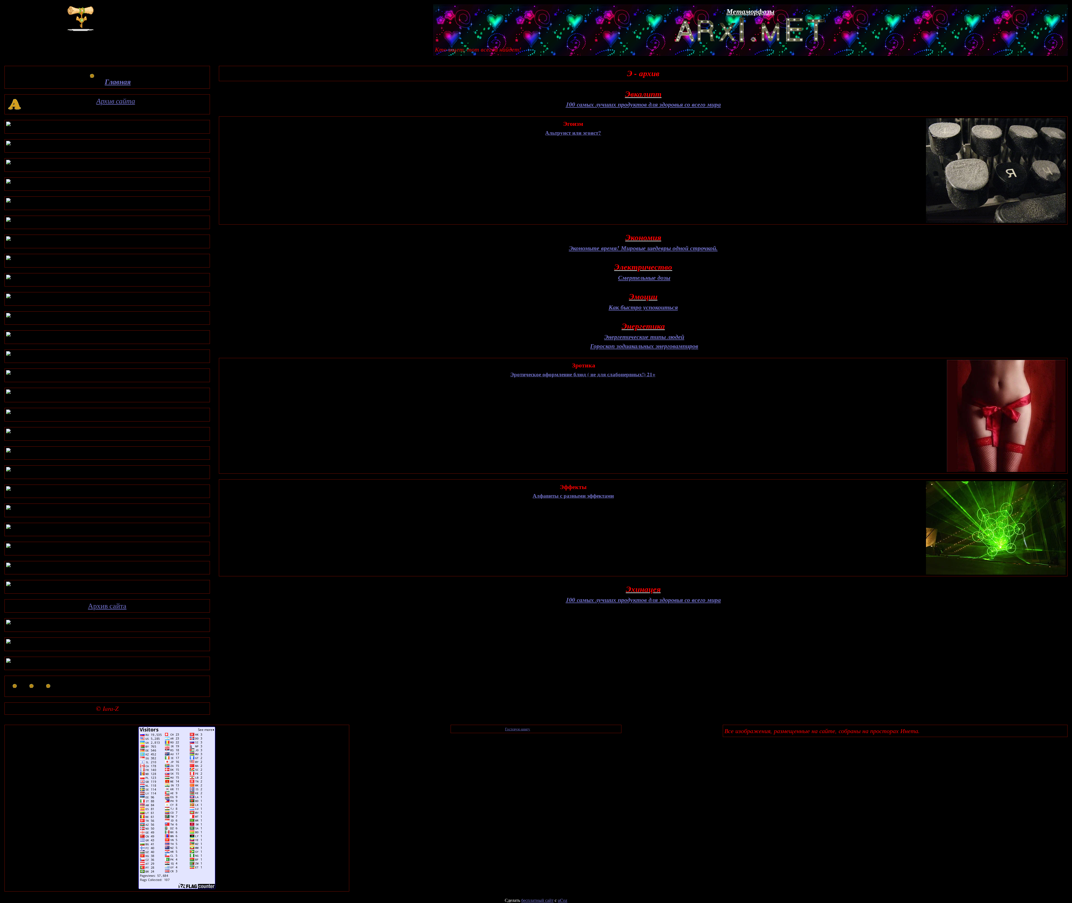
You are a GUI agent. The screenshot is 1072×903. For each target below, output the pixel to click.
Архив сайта (115, 100)
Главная (118, 81)
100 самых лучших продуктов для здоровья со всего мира (643, 104)
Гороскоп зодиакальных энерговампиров (644, 345)
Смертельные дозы (644, 277)
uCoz (562, 900)
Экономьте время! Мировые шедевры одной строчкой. (643, 248)
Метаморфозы (750, 11)
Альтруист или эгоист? (573, 133)
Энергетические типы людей (644, 336)
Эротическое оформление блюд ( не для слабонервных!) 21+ (582, 374)
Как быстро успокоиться (643, 307)
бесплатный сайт (537, 900)
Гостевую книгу (517, 728)
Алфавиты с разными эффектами (573, 496)
